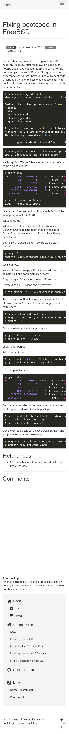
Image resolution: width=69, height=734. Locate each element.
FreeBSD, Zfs (14, 51)
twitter (17, 608)
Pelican (21, 723)
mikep (7, 4)
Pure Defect (17, 697)
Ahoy (13, 632)
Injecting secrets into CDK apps (28, 653)
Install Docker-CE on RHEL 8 (27, 646)
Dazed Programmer (21, 690)
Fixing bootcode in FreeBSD (29, 27)
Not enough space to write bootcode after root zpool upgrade (37, 464)
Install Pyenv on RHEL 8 (24, 639)
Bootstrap (32, 723)
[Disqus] (34, 529)
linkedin (18, 615)
